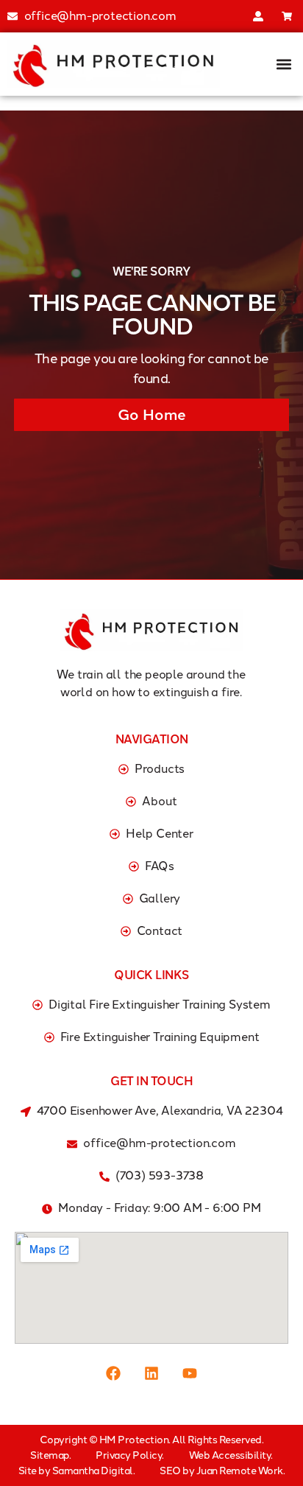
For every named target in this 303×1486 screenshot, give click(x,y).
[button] (283, 64)
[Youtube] (189, 1373)
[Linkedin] (151, 1373)
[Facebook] (113, 1373)
